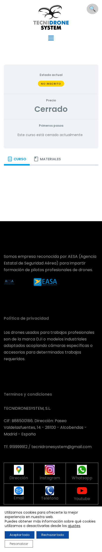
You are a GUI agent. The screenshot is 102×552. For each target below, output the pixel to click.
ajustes (74, 526)
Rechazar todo (52, 535)
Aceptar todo (19, 535)
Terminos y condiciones (28, 394)
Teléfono (49, 498)
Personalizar (19, 544)
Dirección (18, 478)
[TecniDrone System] (51, 17)
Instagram (50, 478)
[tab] (17, 159)
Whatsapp (82, 478)
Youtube (82, 499)
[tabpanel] (51, 174)
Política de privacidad (26, 318)
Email (19, 498)
